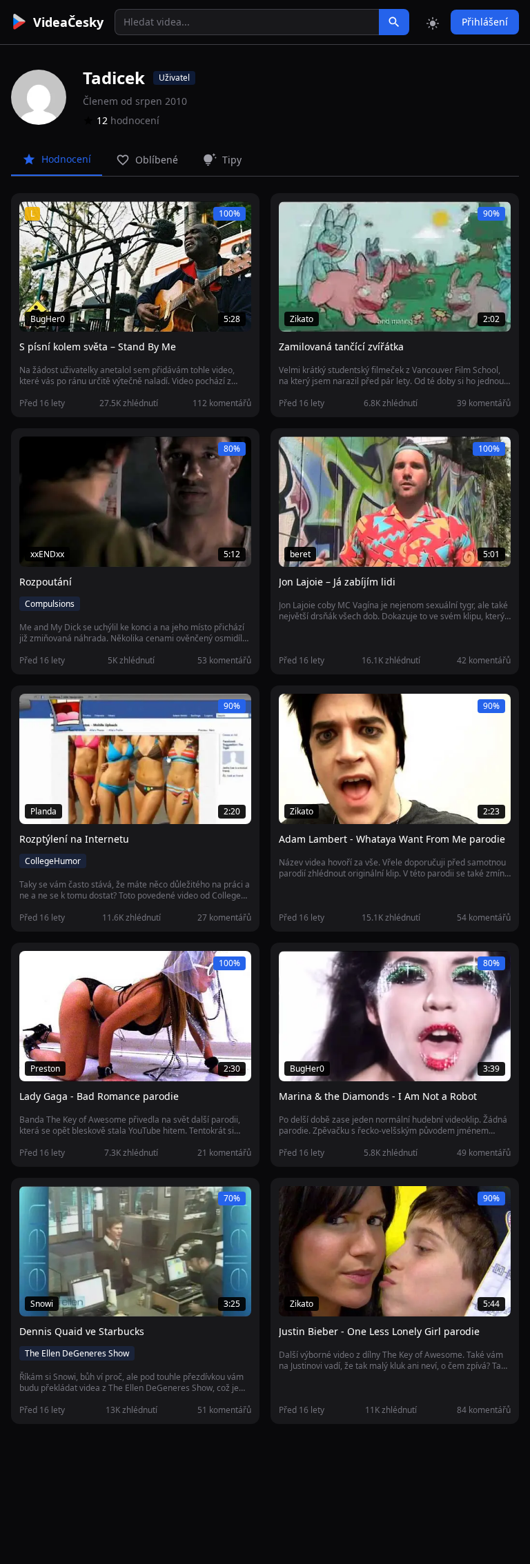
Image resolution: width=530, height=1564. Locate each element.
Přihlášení (485, 21)
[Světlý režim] (432, 22)
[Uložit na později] (61, 219)
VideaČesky (68, 22)
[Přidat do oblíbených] (36, 219)
